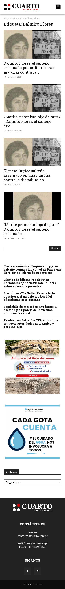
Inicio (6, 18)
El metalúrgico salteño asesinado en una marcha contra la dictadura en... (27, 175)
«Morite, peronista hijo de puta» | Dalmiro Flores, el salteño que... (32, 121)
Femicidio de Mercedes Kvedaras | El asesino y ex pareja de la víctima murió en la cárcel (31, 310)
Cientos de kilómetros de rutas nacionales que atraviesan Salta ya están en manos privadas (30, 283)
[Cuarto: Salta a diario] (24, 7)
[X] (37, 571)
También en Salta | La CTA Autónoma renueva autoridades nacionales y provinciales (31, 323)
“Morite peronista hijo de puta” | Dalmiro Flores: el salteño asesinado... (32, 229)
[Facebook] (27, 571)
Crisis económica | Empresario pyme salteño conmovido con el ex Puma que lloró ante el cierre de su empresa (32, 269)
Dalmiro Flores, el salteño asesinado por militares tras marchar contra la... (29, 68)
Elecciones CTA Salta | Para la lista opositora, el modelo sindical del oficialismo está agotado (29, 296)
